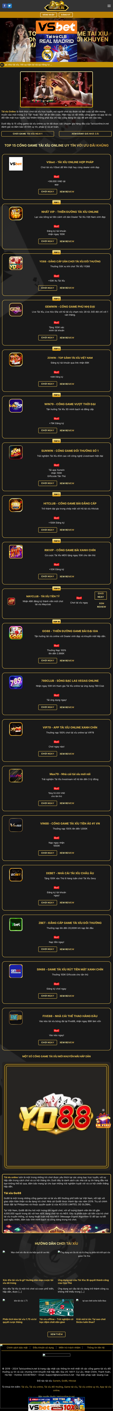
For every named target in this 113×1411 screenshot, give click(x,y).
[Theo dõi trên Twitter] (9, 6)
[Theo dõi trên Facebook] (4, 6)
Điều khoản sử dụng (43, 1347)
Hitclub (72, 1380)
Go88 (64, 1380)
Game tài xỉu (70, 1386)
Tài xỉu (24, 1386)
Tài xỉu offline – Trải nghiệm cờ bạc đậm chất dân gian (56, 1321)
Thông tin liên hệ (95, 1347)
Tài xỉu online (36, 1386)
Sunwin (56, 1380)
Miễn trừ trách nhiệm (69, 1347)
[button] (109, 5)
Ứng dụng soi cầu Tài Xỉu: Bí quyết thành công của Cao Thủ (83, 1282)
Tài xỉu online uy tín (89, 1386)
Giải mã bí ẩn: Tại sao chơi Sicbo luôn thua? (91, 1321)
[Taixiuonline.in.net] (56, 6)
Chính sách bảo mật (17, 1347)
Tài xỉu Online (8, 111)
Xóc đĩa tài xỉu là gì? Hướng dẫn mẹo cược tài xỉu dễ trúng (28, 1282)
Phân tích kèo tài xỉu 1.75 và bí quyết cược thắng (20, 1321)
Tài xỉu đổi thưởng (53, 1386)
